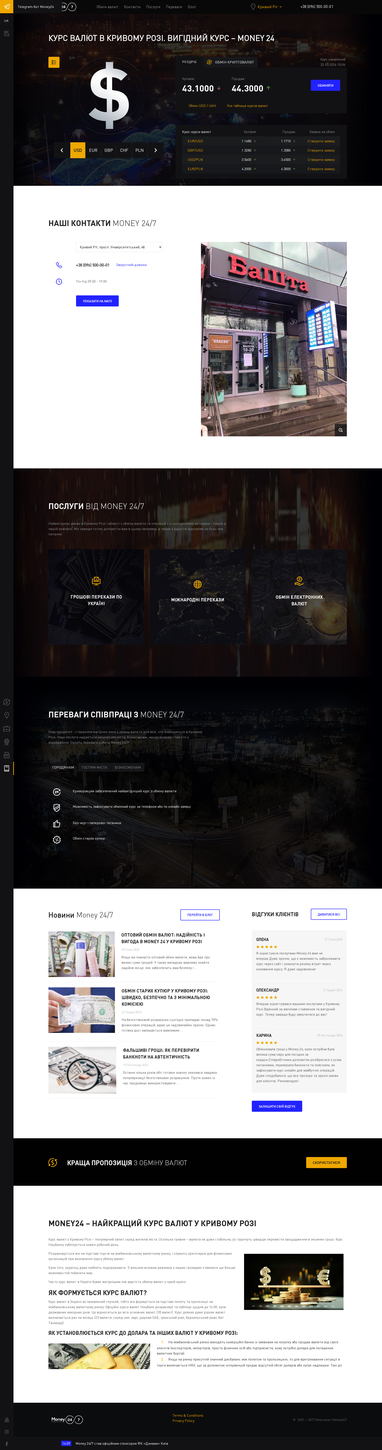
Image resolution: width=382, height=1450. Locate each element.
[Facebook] (7, 1444)
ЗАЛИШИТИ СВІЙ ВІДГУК (277, 1106)
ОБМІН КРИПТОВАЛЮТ (234, 62)
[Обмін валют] (6, 702)
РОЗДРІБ (189, 62)
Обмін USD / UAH (202, 105)
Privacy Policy (183, 1420)
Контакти (132, 6)
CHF (124, 150)
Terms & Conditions (187, 1415)
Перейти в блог (200, 915)
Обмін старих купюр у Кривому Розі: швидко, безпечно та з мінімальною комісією (166, 997)
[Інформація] (6, 768)
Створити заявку (321, 141)
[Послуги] (6, 728)
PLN (140, 150)
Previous (62, 150)
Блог (192, 6)
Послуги (153, 6)
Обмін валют (107, 6)
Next (156, 150)
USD (78, 150)
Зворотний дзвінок (131, 264)
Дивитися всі (329, 914)
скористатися (326, 1162)
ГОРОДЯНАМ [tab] (63, 767)
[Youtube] (7, 1419)
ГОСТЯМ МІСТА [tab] (94, 767)
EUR (93, 150)
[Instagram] (7, 1432)
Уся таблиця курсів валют (247, 105)
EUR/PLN (195, 169)
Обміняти (325, 85)
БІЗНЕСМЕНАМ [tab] (128, 767)
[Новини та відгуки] (6, 755)
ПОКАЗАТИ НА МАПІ (97, 301)
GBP (108, 150)
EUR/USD (195, 141)
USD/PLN (195, 159)
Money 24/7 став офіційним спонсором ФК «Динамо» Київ (50, 1443)
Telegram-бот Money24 (36, 6)
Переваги (174, 6)
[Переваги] (6, 742)
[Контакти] (6, 715)
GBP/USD (195, 150)
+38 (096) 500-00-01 (316, 6)
